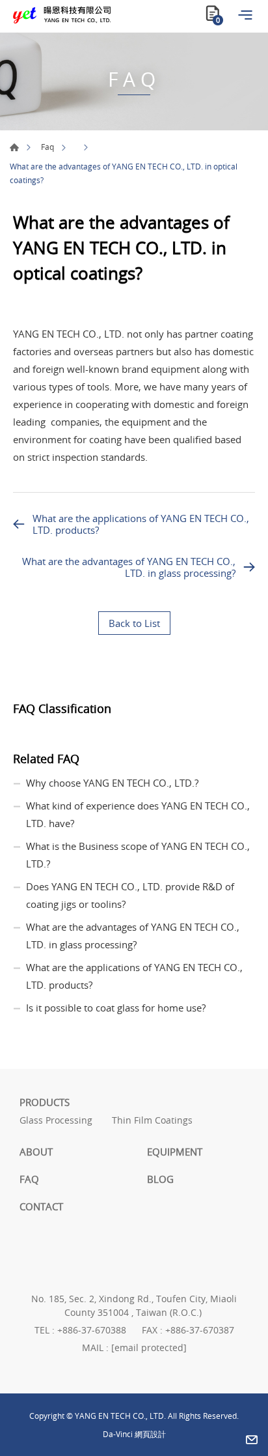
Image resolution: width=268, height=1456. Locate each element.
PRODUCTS (45, 1102)
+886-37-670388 (91, 1330)
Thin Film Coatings (152, 1120)
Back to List (134, 623)
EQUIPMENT (174, 1152)
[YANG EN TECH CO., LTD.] (62, 15)
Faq (47, 146)
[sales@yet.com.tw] (251, 1439)
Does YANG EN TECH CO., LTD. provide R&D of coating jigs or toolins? (130, 895)
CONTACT (41, 1206)
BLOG (160, 1179)
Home (14, 147)
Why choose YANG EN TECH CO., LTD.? (112, 782)
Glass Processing (56, 1120)
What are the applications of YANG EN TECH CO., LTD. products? (141, 524)
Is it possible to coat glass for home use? (116, 1007)
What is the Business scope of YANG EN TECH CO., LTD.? (138, 854)
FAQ (29, 1179)
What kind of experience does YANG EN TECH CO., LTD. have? (138, 814)
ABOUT (36, 1152)
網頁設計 (150, 1434)
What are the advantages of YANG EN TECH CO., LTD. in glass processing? (128, 567)
